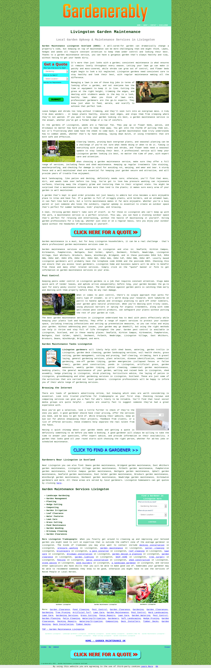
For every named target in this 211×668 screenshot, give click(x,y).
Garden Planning (51, 618)
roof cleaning (137, 551)
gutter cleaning (154, 548)
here (59, 483)
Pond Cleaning (81, 609)
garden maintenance (111, 548)
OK (157, 666)
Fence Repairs (107, 615)
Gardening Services (67, 615)
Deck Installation (63, 624)
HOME (139, 25)
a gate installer (99, 551)
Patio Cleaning (71, 618)
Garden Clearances (157, 609)
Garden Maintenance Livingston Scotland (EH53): (72, 46)
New (50, 647)
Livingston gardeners (74, 350)
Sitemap (43, 647)
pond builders (84, 563)
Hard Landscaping (158, 612)
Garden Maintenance (118, 612)
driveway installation (79, 554)
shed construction (139, 560)
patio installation (97, 560)
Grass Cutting (89, 615)
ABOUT (145, 25)
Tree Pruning (62, 612)
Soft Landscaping (131, 618)
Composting (112, 621)
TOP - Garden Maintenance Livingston (63, 629)
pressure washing (68, 548)
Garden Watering (141, 615)
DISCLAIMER (163, 25)
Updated (56, 647)
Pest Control (99, 609)
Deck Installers (130, 621)
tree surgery (157, 557)
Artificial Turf (82, 612)
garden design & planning (127, 554)
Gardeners (113, 618)
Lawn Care (98, 612)
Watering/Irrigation (93, 618)
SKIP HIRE (121, 557)
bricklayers (63, 551)
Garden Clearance (60, 609)
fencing (61, 560)
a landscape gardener (124, 563)
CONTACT (153, 25)
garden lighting (84, 557)
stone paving (49, 563)
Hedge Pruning (151, 618)
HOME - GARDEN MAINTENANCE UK (105, 640)
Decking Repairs (66, 621)
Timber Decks (150, 621)
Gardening (138, 609)
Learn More (147, 666)
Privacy (167, 647)
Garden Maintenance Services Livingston (75, 489)
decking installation (151, 545)
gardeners (47, 480)
